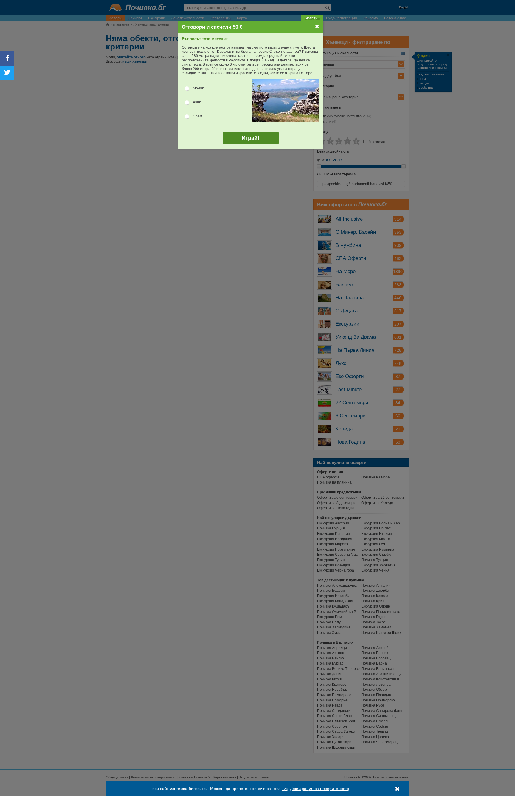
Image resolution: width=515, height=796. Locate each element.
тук (285, 788)
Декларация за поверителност (319, 788)
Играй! (250, 138)
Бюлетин (312, 18)
